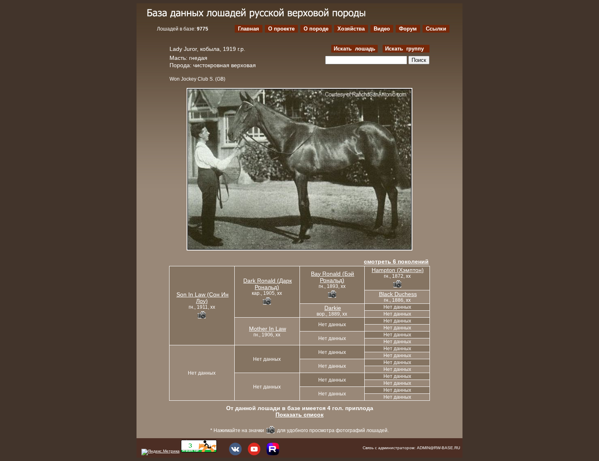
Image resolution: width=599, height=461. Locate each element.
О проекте (281, 29)
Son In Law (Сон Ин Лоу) (202, 297)
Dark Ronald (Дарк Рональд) (267, 283)
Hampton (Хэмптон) (398, 270)
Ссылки (436, 29)
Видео (382, 29)
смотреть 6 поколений (396, 261)
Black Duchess (398, 294)
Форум (408, 29)
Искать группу (406, 49)
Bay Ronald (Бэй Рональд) (332, 276)
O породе (316, 29)
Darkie (332, 308)
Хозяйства (351, 29)
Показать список (299, 414)
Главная (248, 29)
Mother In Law (267, 328)
